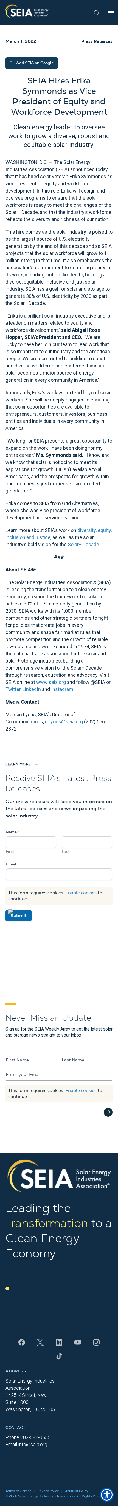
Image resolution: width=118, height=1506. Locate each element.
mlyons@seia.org (64, 721)
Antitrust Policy (76, 1491)
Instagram (62, 689)
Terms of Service (18, 1491)
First (10, 852)
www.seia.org (51, 682)
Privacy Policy (48, 1491)
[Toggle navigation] (111, 12)
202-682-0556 (35, 1437)
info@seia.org (32, 1444)
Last (66, 852)
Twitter (13, 689)
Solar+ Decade (83, 544)
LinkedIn (32, 689)
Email (12, 864)
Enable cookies (81, 893)
